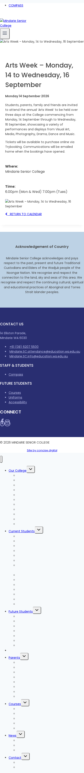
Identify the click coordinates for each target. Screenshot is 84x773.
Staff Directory (28, 767)
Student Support (29, 589)
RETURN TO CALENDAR (24, 214)
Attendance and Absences (37, 682)
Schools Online (28, 524)
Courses (15, 393)
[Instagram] (6, 16)
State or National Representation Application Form (50, 567)
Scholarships (26, 728)
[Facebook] (1, 16)
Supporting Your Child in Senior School (45, 692)
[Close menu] (1, 459)
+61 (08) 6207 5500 (24, 347)
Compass (16, 374)
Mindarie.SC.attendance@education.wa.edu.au (44, 351)
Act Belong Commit (32, 604)
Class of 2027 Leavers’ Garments (42, 556)
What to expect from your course (42, 626)
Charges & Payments (25, 650)
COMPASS (16, 5)
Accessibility (18, 402)
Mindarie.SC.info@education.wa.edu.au (38, 356)
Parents (14, 657)
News (12, 735)
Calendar (24, 696)
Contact (15, 757)
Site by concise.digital (42, 450)
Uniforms (15, 397)
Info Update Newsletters (35, 745)
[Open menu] (5, 33)
